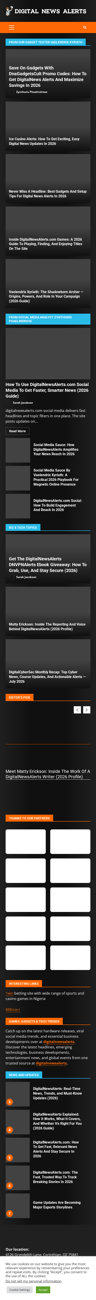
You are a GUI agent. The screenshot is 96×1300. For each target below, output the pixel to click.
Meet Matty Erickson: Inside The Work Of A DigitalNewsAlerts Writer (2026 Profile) (48, 774)
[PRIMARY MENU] (11, 27)
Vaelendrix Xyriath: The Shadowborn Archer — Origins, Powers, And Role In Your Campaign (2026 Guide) (46, 296)
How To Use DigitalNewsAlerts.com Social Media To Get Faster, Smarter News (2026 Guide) (48, 353)
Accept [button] (43, 1290)
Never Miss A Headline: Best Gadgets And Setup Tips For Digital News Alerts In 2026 (48, 178)
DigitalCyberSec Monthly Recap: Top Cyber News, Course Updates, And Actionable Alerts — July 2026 (47, 677)
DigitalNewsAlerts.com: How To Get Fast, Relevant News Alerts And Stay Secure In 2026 (17, 1150)
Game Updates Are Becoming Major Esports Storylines (17, 1206)
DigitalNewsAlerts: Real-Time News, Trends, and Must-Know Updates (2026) (17, 1094)
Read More (17, 431)
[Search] (84, 27)
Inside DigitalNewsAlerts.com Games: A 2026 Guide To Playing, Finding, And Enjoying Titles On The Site (45, 244)
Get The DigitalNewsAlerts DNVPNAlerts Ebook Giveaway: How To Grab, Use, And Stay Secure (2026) (48, 564)
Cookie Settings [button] (19, 1290)
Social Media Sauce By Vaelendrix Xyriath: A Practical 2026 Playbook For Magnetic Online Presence (18, 478)
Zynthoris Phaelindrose (31, 92)
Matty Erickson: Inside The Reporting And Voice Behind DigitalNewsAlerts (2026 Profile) (48, 611)
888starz (13, 1009)
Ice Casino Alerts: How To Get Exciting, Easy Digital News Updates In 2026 (48, 126)
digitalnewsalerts (51, 1063)
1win (9, 993)
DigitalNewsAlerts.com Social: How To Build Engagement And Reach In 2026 (18, 506)
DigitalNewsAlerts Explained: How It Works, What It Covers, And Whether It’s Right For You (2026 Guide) (17, 1122)
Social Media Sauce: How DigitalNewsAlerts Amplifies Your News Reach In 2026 (18, 450)
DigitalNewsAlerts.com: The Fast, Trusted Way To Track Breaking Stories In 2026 (17, 1178)
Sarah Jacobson (22, 402)
